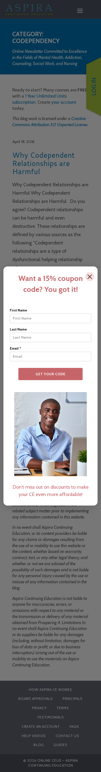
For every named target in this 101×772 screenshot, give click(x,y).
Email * (15, 348)
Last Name (18, 329)
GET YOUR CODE (50, 374)
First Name (18, 310)
